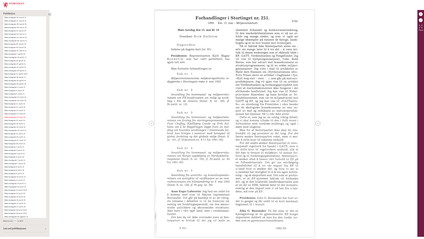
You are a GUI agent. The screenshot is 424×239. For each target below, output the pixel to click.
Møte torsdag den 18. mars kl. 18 (15, 27)
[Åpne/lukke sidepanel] (49, 14)
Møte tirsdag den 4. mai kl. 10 (14, 90)
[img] (13, 5)
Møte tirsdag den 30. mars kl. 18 (15, 47)
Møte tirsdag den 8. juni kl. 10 (14, 167)
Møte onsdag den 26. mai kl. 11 (14, 137)
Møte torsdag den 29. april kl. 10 (15, 80)
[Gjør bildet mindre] (421, 20)
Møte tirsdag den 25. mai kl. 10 (14, 134)
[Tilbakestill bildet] (420, 26)
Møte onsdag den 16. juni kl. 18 (14, 200)
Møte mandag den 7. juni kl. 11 (14, 160)
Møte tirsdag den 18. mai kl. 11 (14, 124)
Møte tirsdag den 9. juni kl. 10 (14, 173)
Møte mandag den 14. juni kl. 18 (15, 187)
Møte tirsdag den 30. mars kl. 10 (15, 44)
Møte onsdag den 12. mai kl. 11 (14, 110)
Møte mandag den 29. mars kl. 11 (15, 41)
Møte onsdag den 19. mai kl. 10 (14, 127)
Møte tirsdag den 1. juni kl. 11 (14, 147)
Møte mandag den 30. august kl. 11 (16, 217)
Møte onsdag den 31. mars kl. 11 (15, 51)
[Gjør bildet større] (421, 14)
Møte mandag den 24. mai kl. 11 (15, 130)
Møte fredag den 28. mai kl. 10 (14, 144)
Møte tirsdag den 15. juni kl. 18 (14, 193)
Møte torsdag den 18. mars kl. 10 (15, 24)
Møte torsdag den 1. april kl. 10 (14, 54)
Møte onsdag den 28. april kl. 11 (15, 77)
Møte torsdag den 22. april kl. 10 (15, 67)
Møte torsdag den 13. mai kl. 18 (15, 117)
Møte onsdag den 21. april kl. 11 (15, 64)
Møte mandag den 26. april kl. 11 (15, 70)
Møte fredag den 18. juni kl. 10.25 (15, 210)
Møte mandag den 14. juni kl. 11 (15, 183)
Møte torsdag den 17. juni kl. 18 (15, 207)
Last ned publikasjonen (14, 229)
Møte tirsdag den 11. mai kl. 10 (14, 104)
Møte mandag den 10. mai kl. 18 (15, 100)
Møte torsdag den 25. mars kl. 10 (15, 37)
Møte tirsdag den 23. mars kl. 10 (15, 31)
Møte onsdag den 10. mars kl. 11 (15, 17)
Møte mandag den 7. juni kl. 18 (14, 163)
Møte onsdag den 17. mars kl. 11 (15, 21)
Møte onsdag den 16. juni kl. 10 (14, 197)
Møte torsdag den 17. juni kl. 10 (15, 203)
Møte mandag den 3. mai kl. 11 (14, 87)
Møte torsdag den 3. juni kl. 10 (14, 153)
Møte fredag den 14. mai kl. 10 (14, 120)
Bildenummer (8, 221)
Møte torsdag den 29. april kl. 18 (15, 84)
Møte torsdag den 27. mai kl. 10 (15, 140)
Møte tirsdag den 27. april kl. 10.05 (15, 74)
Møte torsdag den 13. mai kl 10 (14, 114)
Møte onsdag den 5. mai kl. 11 (14, 94)
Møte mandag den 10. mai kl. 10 (15, 97)
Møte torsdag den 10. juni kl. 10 (15, 177)
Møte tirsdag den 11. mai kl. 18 (14, 107)
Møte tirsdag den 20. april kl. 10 (14, 61)
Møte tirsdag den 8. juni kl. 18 (14, 170)
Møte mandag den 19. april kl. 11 (15, 57)
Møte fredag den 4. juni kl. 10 (14, 157)
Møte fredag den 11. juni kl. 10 (14, 180)
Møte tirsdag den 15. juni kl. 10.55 (15, 190)
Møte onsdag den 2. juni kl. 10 (14, 150)
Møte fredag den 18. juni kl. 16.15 (15, 213)
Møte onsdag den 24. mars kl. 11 (15, 34)
